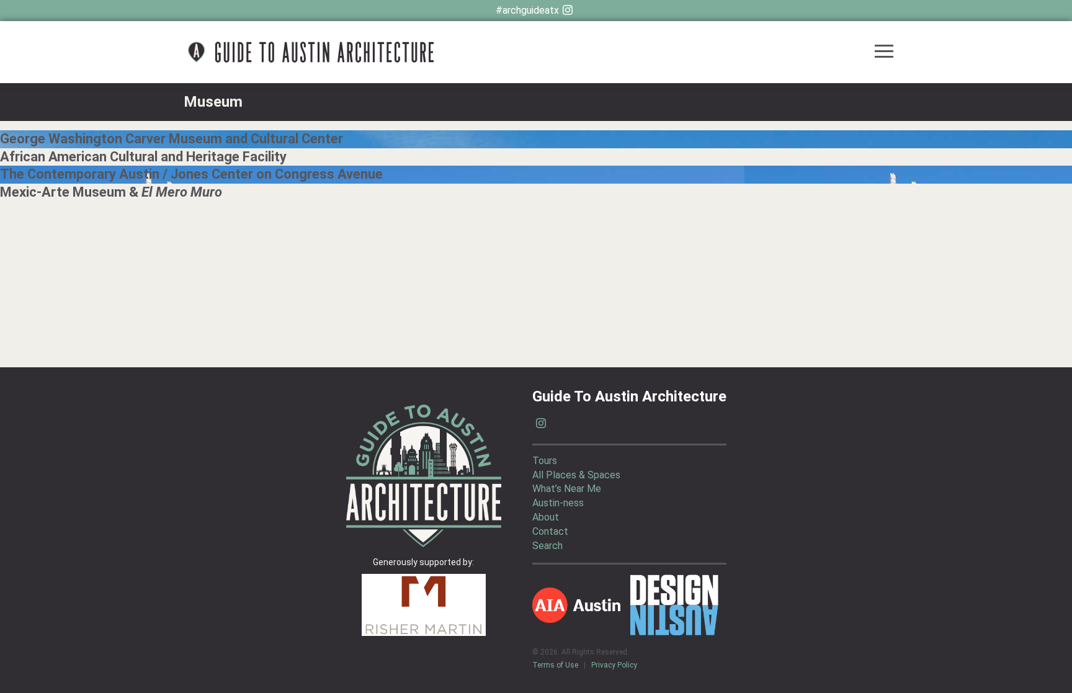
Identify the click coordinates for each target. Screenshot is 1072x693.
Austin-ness (558, 503)
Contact (550, 531)
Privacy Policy (614, 665)
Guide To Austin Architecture (311, 52)
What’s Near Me (566, 488)
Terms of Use (555, 665)
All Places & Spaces (576, 475)
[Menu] (884, 52)
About (545, 517)
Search (547, 546)
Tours (544, 461)
